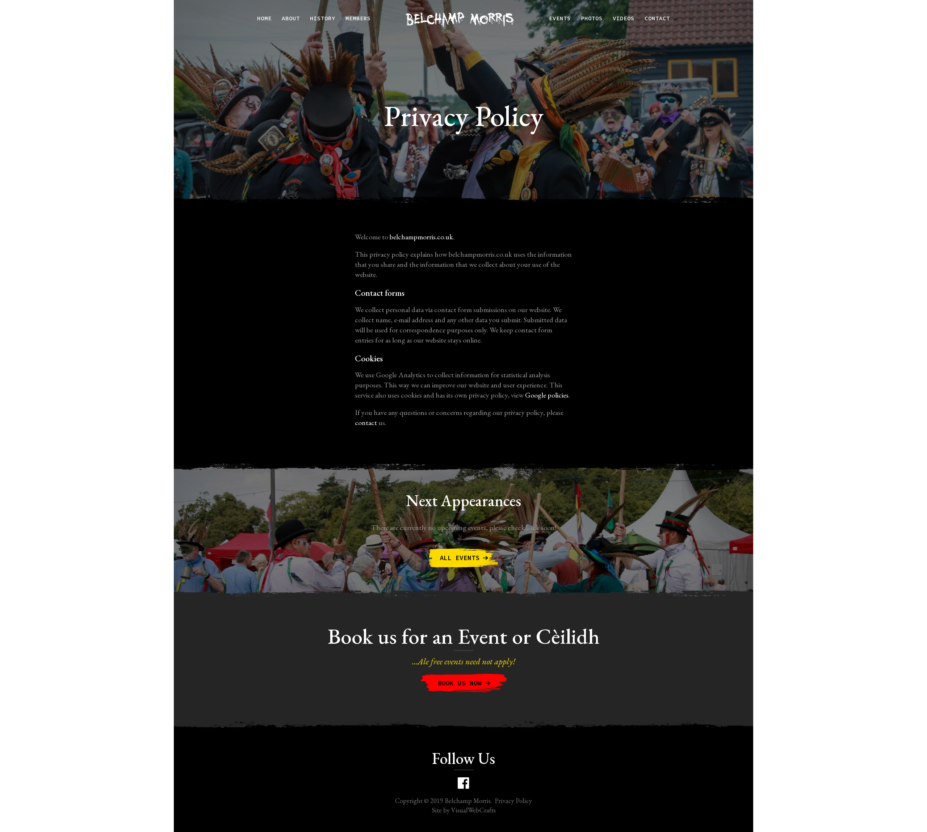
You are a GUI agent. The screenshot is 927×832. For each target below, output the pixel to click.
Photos (592, 18)
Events (560, 18)
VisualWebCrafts (473, 810)
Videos (623, 18)
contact (366, 422)
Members (358, 18)
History (322, 18)
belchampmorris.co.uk (421, 236)
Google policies (547, 395)
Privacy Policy (513, 801)
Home (264, 18)
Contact (657, 18)
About (291, 18)
